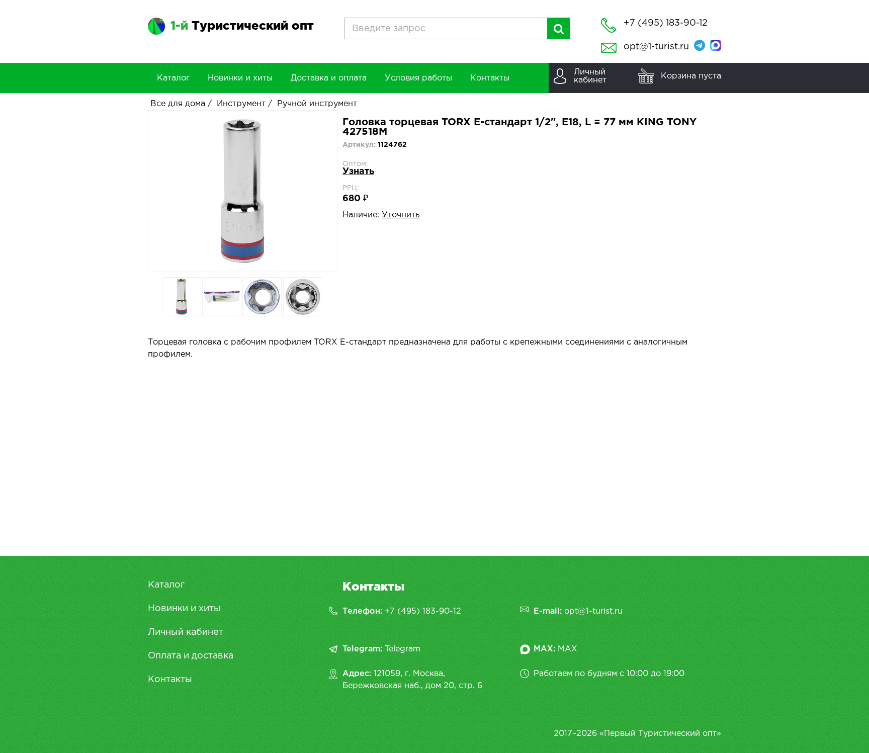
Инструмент (241, 104)
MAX (567, 649)
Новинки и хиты (184, 609)
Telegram (402, 649)
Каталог (166, 585)
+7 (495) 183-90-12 (423, 611)
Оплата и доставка (190, 656)
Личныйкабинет (590, 76)
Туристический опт (242, 26)
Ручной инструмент (317, 104)
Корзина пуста (691, 76)
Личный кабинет (185, 632)
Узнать (358, 172)
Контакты (170, 680)
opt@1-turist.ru (656, 47)
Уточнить (401, 215)
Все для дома (177, 104)
